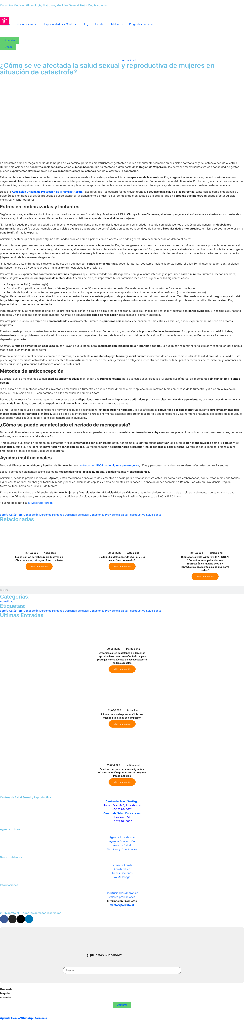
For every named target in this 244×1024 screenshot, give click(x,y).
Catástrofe (16, 514)
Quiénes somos (26, 24)
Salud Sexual (154, 514)
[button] (4, 21)
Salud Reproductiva (133, 514)
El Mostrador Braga (40, 502)
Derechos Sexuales (77, 514)
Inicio (112, 60)
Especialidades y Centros (60, 24)
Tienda (99, 24)
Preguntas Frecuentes (142, 24)
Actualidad (129, 60)
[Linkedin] (29, 919)
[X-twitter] (21, 919)
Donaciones (96, 514)
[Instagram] (12, 919)
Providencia (112, 514)
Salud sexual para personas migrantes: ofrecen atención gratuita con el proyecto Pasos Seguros (122, 772)
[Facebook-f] (4, 919)
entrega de (109, 465)
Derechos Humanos (51, 514)
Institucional (216, 552)
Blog (85, 24)
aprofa (4, 514)
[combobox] (122, 970)
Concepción (31, 514)
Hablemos (116, 24)
